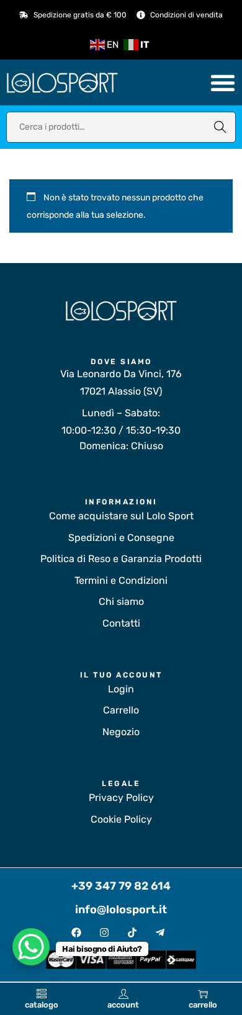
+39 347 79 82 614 (121, 886)
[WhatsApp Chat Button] (31, 946)
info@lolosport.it (121, 909)
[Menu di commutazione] (223, 82)
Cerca (220, 127)
